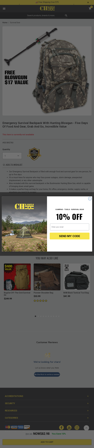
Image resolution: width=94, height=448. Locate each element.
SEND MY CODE (69, 236)
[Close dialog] (89, 198)
